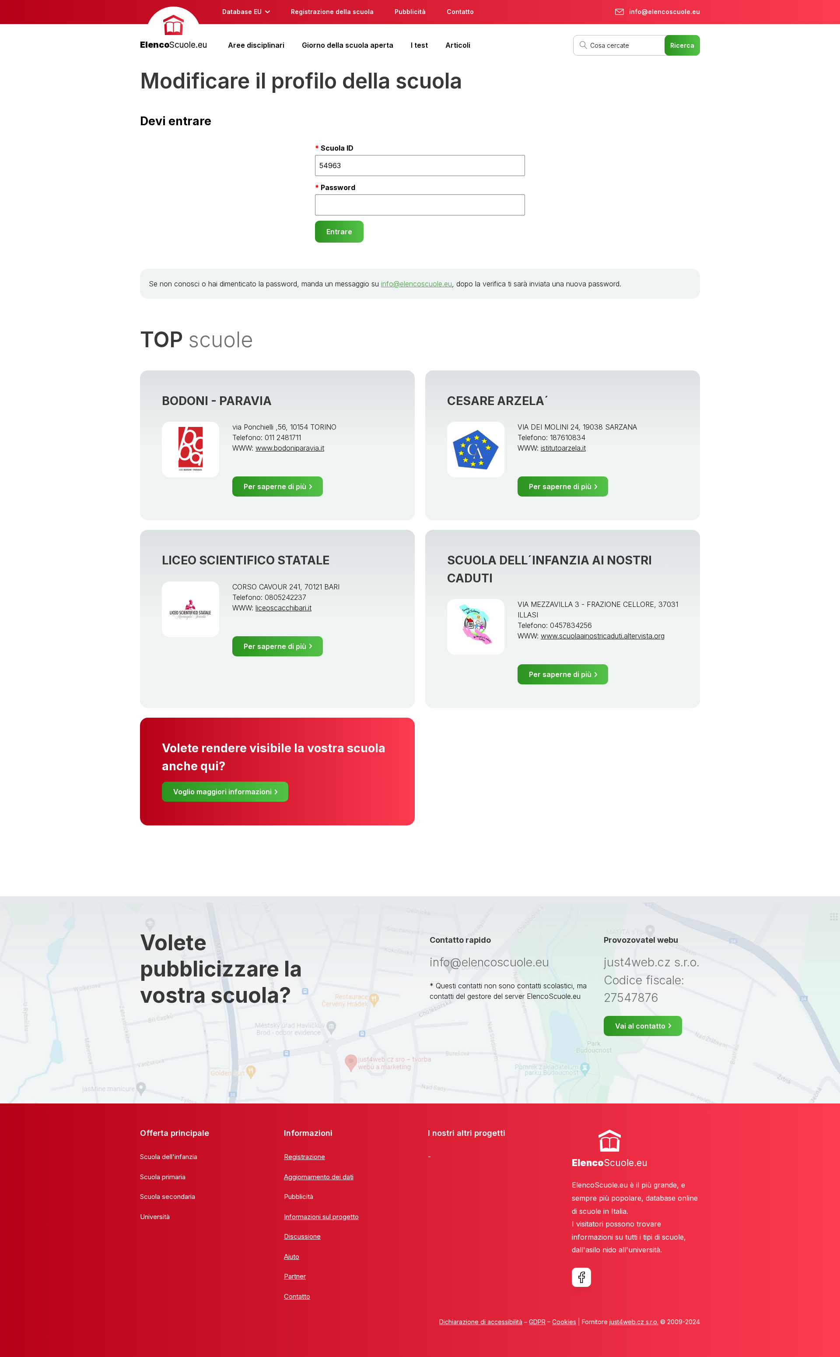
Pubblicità (410, 11)
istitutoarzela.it (563, 448)
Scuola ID (337, 148)
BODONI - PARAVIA (217, 401)
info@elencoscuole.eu (416, 283)
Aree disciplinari (256, 45)
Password (338, 187)
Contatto (460, 11)
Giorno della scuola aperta (347, 45)
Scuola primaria (163, 1177)
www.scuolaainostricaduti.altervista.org (603, 635)
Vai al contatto (640, 1026)
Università (155, 1216)
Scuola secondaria (167, 1196)
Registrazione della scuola (332, 11)
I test (419, 45)
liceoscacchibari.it (284, 607)
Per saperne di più (275, 486)
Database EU (242, 11)
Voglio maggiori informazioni (222, 791)
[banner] (173, 29)
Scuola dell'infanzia (168, 1157)
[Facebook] (581, 1277)
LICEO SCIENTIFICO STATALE (245, 560)
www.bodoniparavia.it (290, 448)
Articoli (457, 45)
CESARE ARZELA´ (498, 401)
